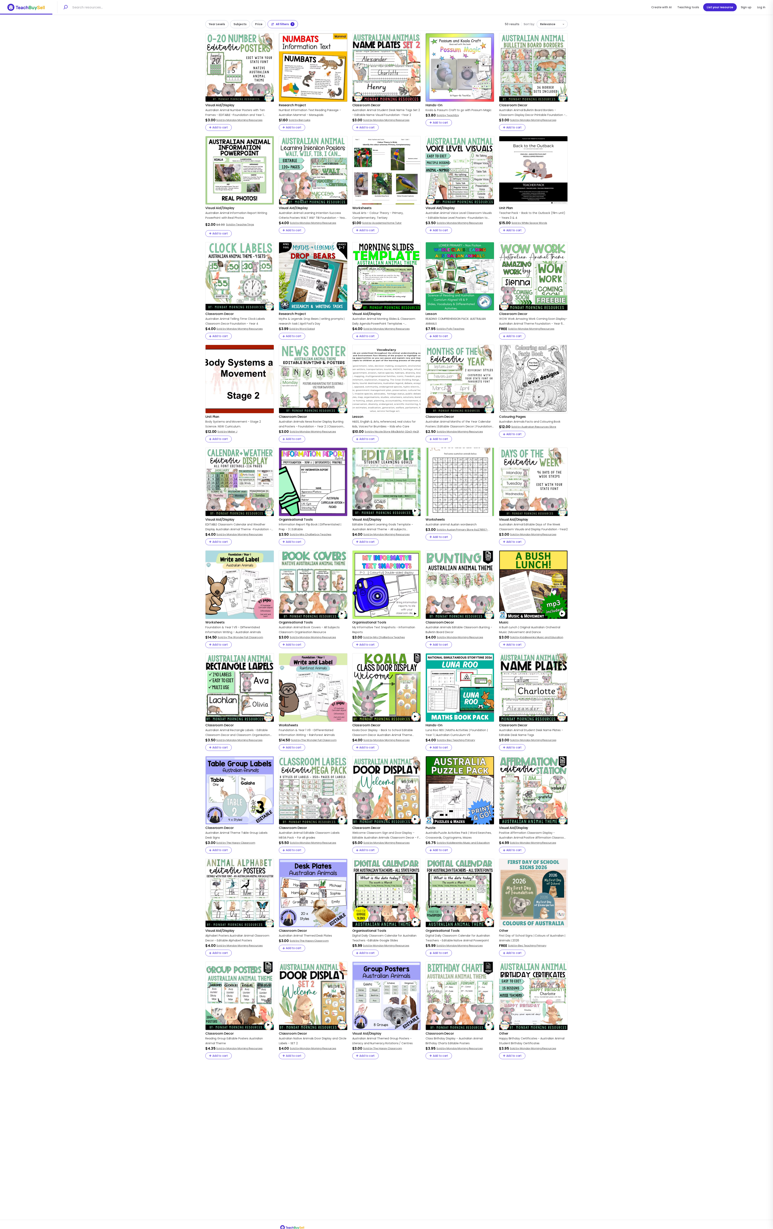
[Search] (65, 7)
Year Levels (217, 24)
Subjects (240, 24)
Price (258, 24)
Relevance (547, 24)
